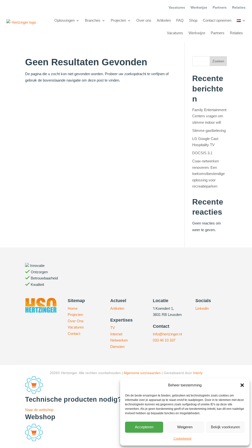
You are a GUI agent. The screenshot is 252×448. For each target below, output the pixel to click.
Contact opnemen (217, 20)
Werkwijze (198, 7)
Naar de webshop (39, 410)
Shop (193, 20)
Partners (220, 7)
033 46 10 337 (164, 340)
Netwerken (119, 340)
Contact (74, 333)
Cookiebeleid (182, 438)
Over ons (143, 20)
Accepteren (144, 427)
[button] (242, 385)
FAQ (180, 20)
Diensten (117, 347)
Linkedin (202, 308)
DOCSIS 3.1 (202, 153)
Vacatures (177, 7)
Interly (198, 373)
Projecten (118, 20)
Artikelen (164, 20)
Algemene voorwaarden (142, 373)
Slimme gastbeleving (209, 130)
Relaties (239, 7)
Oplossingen (64, 20)
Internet (116, 334)
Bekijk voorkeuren (225, 427)
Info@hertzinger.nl (167, 334)
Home (73, 308)
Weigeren (184, 427)
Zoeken (218, 61)
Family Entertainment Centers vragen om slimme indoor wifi (209, 116)
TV (112, 328)
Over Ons (76, 321)
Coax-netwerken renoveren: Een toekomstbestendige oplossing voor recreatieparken (208, 173)
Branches (92, 20)
